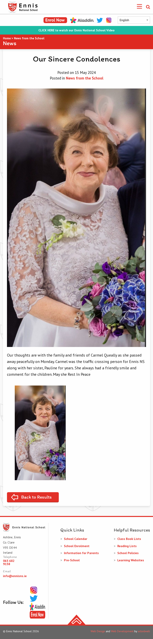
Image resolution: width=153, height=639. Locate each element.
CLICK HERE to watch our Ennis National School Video (76, 30)
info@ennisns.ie (15, 575)
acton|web (144, 631)
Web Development (122, 631)
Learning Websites (130, 560)
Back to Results (36, 497)
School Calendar (75, 539)
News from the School (84, 78)
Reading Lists (127, 546)
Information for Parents (81, 553)
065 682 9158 (9, 562)
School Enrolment (76, 546)
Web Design (98, 631)
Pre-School (72, 560)
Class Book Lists (129, 539)
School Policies (128, 553)
